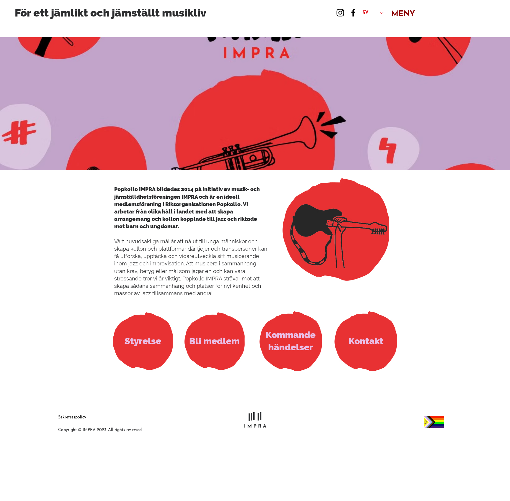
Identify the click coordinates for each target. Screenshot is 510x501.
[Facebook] (353, 13)
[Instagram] (340, 13)
